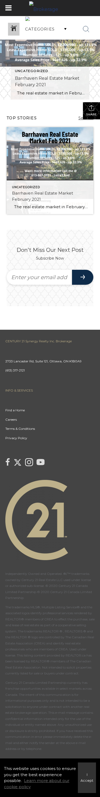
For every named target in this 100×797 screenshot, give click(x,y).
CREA (49, 619)
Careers (11, 420)
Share (91, 114)
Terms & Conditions (20, 429)
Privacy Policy (16, 438)
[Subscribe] (82, 277)
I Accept (87, 778)
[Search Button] (86, 29)
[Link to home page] (50, 8)
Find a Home (15, 410)
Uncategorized (32, 71)
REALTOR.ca (76, 655)
